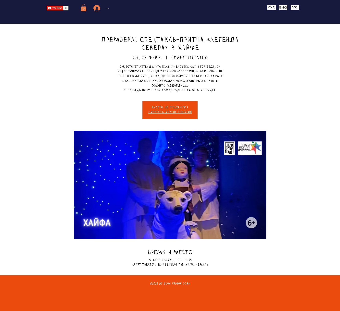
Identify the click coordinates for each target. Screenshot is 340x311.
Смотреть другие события (170, 112)
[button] (84, 7)
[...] (96, 8)
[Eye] (271, 7)
